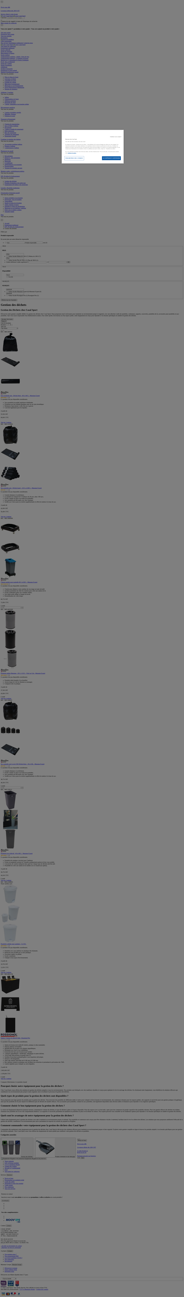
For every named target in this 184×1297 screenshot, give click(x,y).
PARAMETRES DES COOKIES (74, 158)
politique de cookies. (72, 153)
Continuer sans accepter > (116, 136)
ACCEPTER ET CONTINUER (111, 158)
